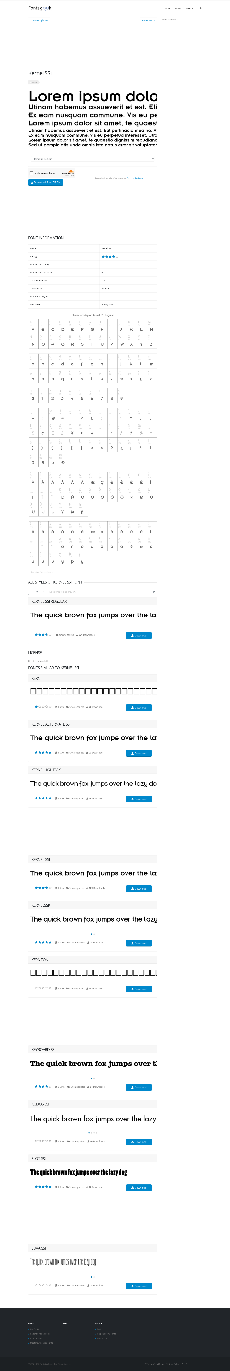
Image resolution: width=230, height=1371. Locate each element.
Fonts (178, 8)
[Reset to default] (153, 592)
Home (167, 8)
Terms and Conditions (135, 178)
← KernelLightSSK (39, 20)
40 (37, 591)
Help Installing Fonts (106, 1333)
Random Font (36, 1338)
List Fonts (34, 1329)
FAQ (99, 1329)
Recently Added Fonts (40, 1333)
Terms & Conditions (155, 1364)
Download (140, 635)
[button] (91, 934)
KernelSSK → (148, 20)
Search (189, 8)
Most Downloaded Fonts (41, 1343)
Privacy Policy (173, 1364)
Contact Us (102, 1338)
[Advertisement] (92, 48)
